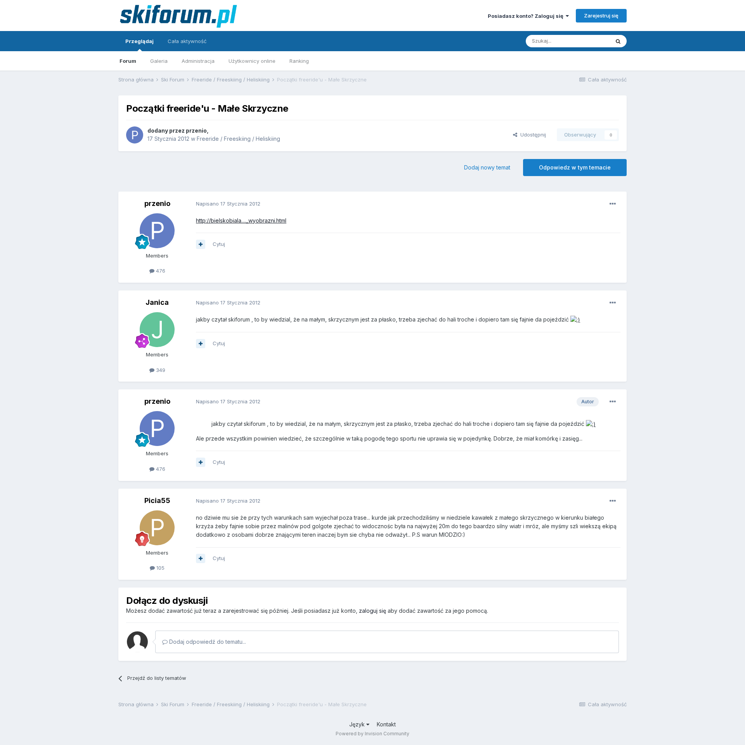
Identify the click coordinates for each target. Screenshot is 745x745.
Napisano (228, 204)
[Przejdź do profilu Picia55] (157, 527)
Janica (157, 302)
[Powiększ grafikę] (575, 319)
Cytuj (219, 244)
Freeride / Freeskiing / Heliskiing (238, 138)
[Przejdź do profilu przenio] (134, 134)
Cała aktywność (187, 41)
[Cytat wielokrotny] (200, 244)
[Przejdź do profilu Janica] (157, 329)
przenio (196, 130)
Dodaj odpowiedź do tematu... (207, 641)
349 (159, 370)
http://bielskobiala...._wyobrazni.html (241, 220)
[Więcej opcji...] (612, 204)
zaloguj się (372, 610)
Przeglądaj (139, 41)
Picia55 (157, 500)
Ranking (299, 61)
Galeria (159, 61)
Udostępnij (531, 134)
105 (160, 568)
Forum (128, 61)
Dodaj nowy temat (487, 167)
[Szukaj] (618, 41)
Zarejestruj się (601, 15)
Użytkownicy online (252, 61)
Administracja (198, 61)
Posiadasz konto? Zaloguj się (527, 16)
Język (357, 724)
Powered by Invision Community (372, 733)
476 (159, 271)
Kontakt (386, 724)
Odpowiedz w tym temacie (575, 167)
